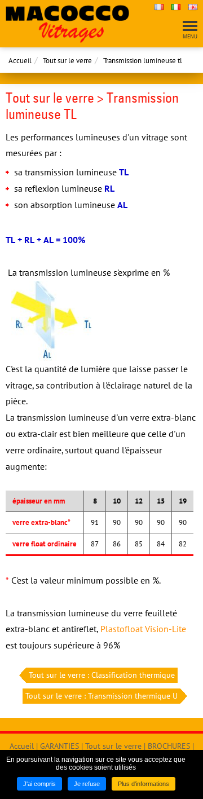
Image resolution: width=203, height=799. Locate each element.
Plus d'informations (143, 783)
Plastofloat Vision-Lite (143, 628)
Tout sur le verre (67, 60)
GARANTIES (59, 746)
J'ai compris (39, 783)
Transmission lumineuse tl (142, 60)
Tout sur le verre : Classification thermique (102, 675)
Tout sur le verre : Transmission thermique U (101, 696)
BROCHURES (169, 746)
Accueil (20, 60)
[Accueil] (74, 24)
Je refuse (87, 783)
